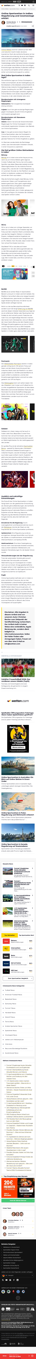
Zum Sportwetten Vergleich (18, 978)
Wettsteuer (8, 527)
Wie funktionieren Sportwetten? (13, 1252)
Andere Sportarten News (13, 1026)
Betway (4, 157)
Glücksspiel (23, 9)
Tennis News (9, 1021)
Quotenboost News (11, 1053)
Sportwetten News (14, 9)
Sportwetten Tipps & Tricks (11, 1249)
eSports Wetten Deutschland (12, 1257)
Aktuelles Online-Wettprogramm (13, 1260)
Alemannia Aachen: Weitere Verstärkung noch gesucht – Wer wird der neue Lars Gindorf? (19, 1163)
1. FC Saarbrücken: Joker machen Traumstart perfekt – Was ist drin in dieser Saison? (18, 1083)
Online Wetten (5, 9)
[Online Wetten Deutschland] (8, 5)
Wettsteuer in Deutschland (11, 1247)
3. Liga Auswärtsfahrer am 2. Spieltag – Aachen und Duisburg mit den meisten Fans (19, 1076)
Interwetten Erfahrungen (18, 949)
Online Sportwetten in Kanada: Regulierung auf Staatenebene (14, 845)
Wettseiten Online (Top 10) (11, 1265)
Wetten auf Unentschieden (11, 1255)
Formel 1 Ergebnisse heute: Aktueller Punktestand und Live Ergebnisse (22, 871)
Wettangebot (9, 383)
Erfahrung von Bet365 (25, 309)
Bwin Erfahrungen (16, 957)
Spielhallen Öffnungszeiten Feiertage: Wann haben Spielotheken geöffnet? (17, 714)
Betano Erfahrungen (17, 942)
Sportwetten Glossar (9, 1263)
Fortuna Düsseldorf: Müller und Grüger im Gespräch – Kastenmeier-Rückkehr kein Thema (19, 1125)
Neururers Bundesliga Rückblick (16, 1048)
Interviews (8, 1044)
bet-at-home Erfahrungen (19, 964)
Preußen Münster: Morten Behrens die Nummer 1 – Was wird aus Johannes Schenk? (19, 1132)
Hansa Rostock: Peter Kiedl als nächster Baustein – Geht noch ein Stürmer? (18, 1143)
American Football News (13, 995)
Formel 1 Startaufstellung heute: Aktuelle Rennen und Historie (22, 883)
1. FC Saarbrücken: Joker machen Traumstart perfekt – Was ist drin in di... (21, 910)
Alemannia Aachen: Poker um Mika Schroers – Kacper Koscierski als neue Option (19, 1090)
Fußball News (9, 990)
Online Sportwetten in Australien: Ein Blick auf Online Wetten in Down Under (17, 779)
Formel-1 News (10, 1008)
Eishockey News (10, 1004)
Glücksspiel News (11, 1035)
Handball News (10, 1012)
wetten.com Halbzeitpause (14, 1039)
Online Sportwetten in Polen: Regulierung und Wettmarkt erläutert (17, 814)
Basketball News (10, 999)
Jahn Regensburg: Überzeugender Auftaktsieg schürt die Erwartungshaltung (18, 1110)
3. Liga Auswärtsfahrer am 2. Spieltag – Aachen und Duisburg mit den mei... (22, 898)
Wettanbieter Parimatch (12, 364)
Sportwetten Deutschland (11, 1268)
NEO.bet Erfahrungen (17, 972)
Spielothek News (11, 1030)
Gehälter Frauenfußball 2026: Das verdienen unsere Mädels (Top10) (15, 680)
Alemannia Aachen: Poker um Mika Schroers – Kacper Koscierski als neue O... (22, 923)
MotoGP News (10, 1017)
